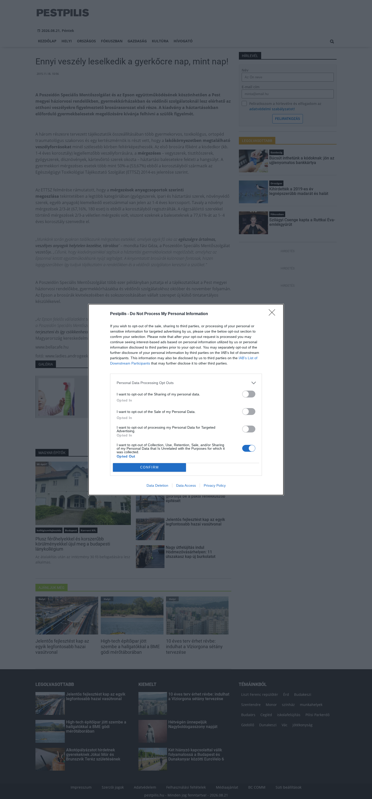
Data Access (186, 485)
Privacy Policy (215, 485)
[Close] (273, 314)
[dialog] (186, 399)
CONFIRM (149, 467)
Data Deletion (157, 485)
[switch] (248, 394)
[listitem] (186, 383)
